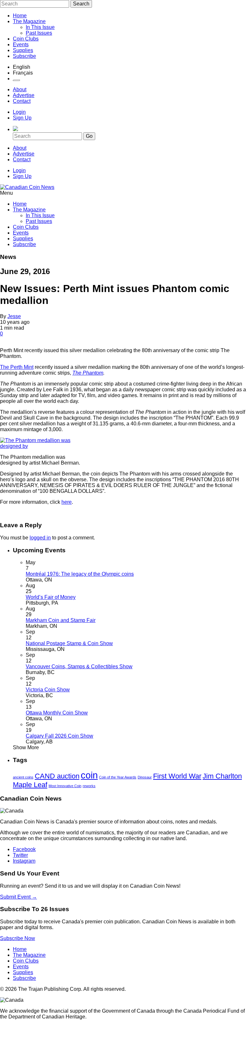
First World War (177, 776)
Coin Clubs (26, 38)
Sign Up (22, 117)
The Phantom (87, 373)
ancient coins (23, 777)
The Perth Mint (16, 367)
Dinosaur (145, 777)
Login (19, 112)
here (66, 502)
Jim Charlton (222, 776)
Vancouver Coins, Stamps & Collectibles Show (79, 666)
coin (89, 775)
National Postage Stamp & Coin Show (69, 643)
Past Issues (39, 33)
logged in (40, 537)
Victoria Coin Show (48, 689)
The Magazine (29, 21)
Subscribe (24, 56)
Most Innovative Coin (65, 786)
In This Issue (40, 27)
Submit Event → (18, 897)
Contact (22, 101)
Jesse (14, 316)
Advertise (23, 95)
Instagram (24, 861)
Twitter (20, 855)
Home (20, 15)
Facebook (24, 849)
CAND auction (57, 776)
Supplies (23, 50)
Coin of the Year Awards (117, 777)
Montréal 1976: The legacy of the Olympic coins (80, 574)
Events (21, 44)
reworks (89, 786)
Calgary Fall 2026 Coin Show (59, 736)
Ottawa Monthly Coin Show (57, 712)
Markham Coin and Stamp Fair (61, 620)
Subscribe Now (17, 938)
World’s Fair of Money (51, 597)
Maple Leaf (30, 785)
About (19, 89)
